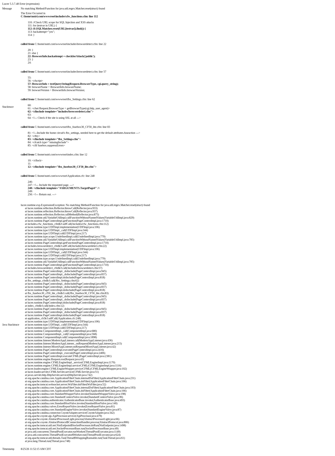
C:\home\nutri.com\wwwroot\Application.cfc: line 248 (58, 175)
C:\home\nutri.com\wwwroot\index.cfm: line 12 (54, 154)
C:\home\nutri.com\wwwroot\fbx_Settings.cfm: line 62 (58, 99)
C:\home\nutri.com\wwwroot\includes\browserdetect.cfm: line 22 (63, 43)
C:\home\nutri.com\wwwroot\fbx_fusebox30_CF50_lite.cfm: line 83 (65, 126)
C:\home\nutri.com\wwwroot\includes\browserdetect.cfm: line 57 (63, 71)
